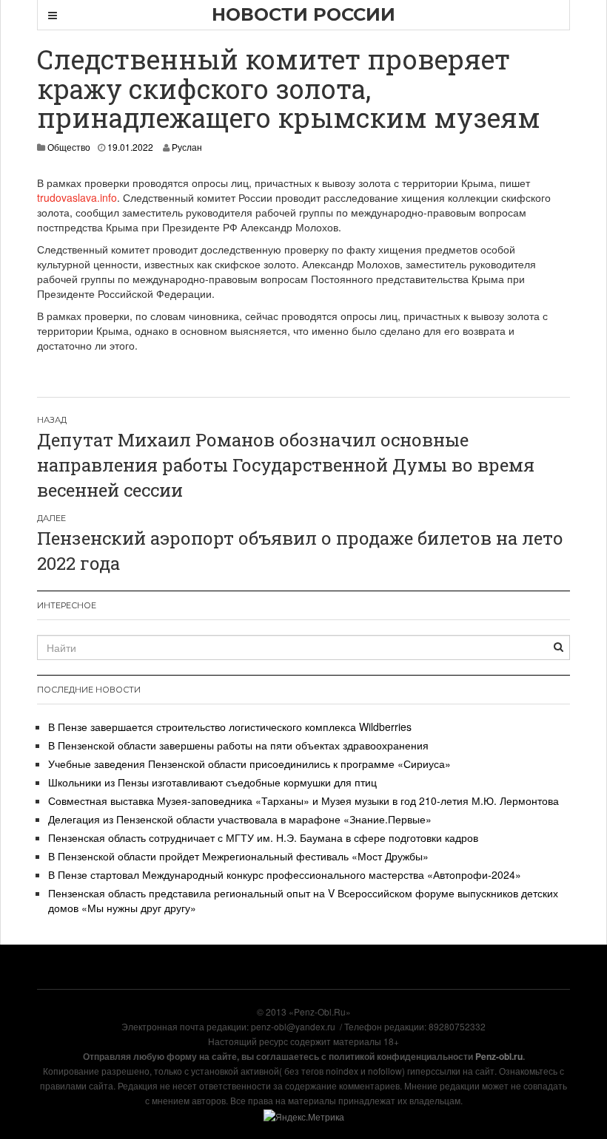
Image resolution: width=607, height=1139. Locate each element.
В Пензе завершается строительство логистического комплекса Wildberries (230, 726)
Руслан (187, 146)
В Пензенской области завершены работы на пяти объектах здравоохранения (238, 745)
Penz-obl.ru (499, 1056)
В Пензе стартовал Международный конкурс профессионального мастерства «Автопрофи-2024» (284, 874)
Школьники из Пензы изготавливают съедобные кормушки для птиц (212, 782)
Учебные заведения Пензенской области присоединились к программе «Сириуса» (249, 763)
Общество (68, 146)
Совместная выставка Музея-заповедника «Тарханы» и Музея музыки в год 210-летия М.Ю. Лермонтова (303, 800)
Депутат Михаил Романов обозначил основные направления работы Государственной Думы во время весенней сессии (285, 465)
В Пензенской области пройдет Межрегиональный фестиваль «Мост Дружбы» (238, 856)
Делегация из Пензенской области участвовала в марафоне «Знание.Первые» (240, 819)
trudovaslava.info (77, 197)
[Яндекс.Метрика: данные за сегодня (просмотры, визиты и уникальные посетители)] (304, 1116)
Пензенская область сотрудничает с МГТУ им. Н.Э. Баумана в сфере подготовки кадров (263, 837)
